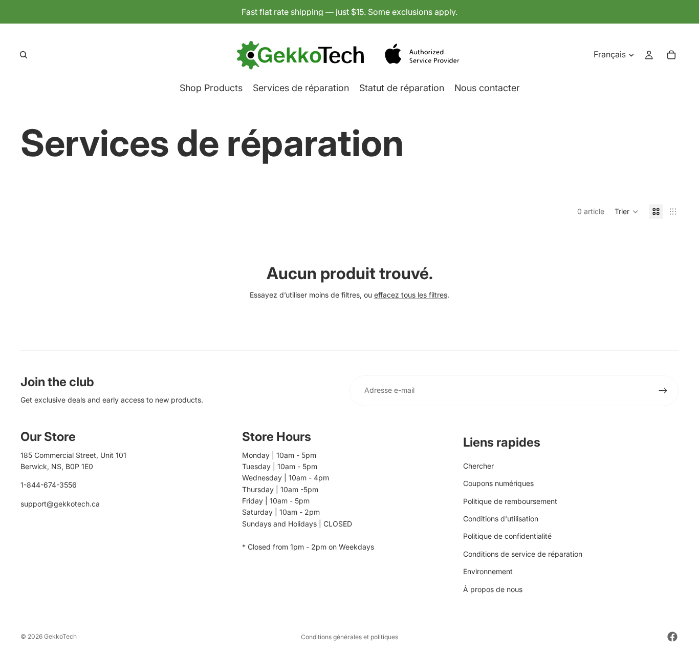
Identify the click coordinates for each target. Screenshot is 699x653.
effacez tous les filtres (410, 294)
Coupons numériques (498, 483)
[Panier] (671, 55)
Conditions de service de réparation (522, 554)
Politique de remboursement (510, 501)
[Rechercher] (23, 55)
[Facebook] (672, 636)
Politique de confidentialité (507, 536)
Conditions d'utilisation (500, 518)
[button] (627, 211)
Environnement (488, 571)
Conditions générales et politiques (349, 637)
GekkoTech (60, 636)
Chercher (478, 465)
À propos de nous (492, 589)
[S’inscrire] (663, 391)
